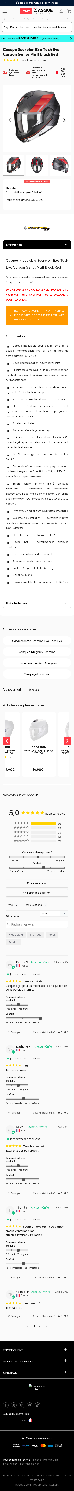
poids (52, 934)
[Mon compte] (61, 11)
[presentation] (6, 3)
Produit (14, 942)
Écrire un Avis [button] (39, 883)
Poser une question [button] (38, 892)
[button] (10, 784)
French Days (51, 1459)
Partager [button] (15, 1032)
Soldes (37, 1459)
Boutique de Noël (30, 1463)
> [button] (47, 1326)
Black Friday (10, 1463)
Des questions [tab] (33, 905)
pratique (35, 934)
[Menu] (4, 10)
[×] (71, 38)
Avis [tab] (10, 905)
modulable (16, 934)
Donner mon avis (37, 60)
